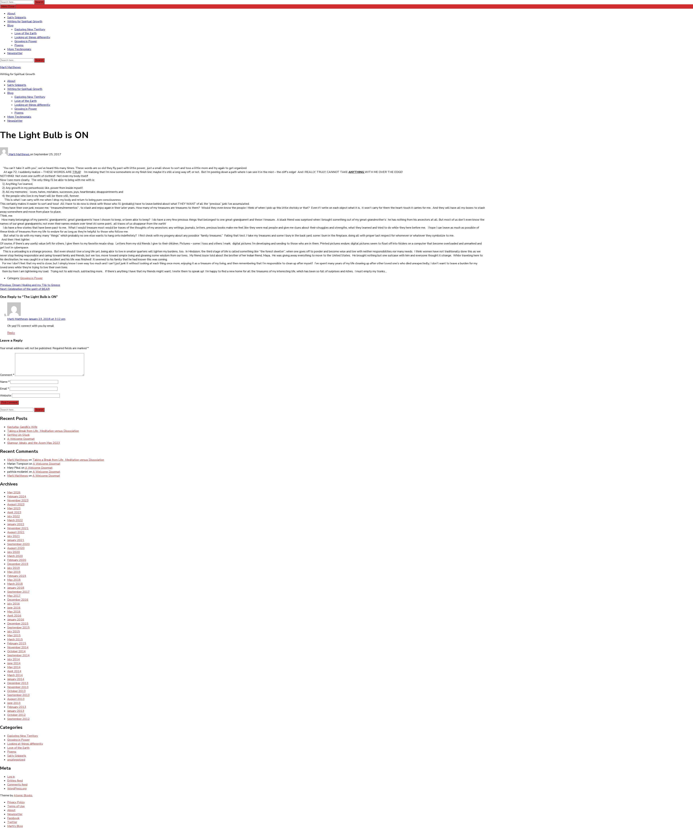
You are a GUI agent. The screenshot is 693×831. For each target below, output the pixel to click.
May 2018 (14, 580)
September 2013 (18, 695)
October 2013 (16, 691)
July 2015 (13, 631)
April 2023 (14, 512)
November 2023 (18, 500)
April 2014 (14, 671)
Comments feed (17, 785)
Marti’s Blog (15, 826)
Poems (18, 45)
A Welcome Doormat (21, 439)
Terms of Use (16, 806)
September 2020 (18, 544)
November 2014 (18, 647)
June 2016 (14, 608)
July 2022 (13, 516)
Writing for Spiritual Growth (24, 21)
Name (5, 382)
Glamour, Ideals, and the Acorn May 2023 (33, 443)
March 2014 (15, 675)
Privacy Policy (16, 802)
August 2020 (16, 548)
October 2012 (16, 715)
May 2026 (14, 492)
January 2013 (15, 711)
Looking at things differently (32, 37)
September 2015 (18, 628)
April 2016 (14, 616)
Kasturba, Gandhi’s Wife (22, 427)
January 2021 (15, 540)
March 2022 (15, 520)
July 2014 (13, 659)
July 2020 (13, 552)
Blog (10, 25)
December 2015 (17, 624)
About (11, 14)
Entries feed (15, 781)
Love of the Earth (25, 33)
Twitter (12, 822)
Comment (7, 375)
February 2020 (16, 560)
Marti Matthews (10, 67)
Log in (11, 777)
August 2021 (16, 532)
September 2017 (18, 592)
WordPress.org (17, 789)
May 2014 (14, 667)
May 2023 (14, 508)
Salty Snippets (16, 17)
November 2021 (18, 528)
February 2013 (16, 707)
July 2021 (13, 536)
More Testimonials (19, 49)
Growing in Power (25, 41)
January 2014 (15, 679)
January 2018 (15, 588)
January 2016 (15, 620)
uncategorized (16, 760)
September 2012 (18, 719)
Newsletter (14, 53)
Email (4, 389)
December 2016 (17, 600)
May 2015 (14, 635)
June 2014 (14, 663)
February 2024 (16, 496)
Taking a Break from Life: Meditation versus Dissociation (43, 431)
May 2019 (14, 572)
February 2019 (16, 576)
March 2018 (15, 584)
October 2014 (16, 651)
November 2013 (18, 687)
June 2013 (14, 703)
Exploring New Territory (29, 29)
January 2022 (15, 524)
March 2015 (15, 639)
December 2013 (17, 683)
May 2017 (14, 596)
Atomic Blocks (23, 795)
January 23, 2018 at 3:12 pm (47, 319)
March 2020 (15, 556)
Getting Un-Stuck (18, 435)
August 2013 (16, 699)
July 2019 (13, 568)
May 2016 (14, 612)
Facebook (13, 818)
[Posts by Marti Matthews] (4, 154)
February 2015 (16, 643)
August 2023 (16, 504)
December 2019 (17, 564)
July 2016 (13, 604)
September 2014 (18, 655)
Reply (11, 333)
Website (5, 396)
